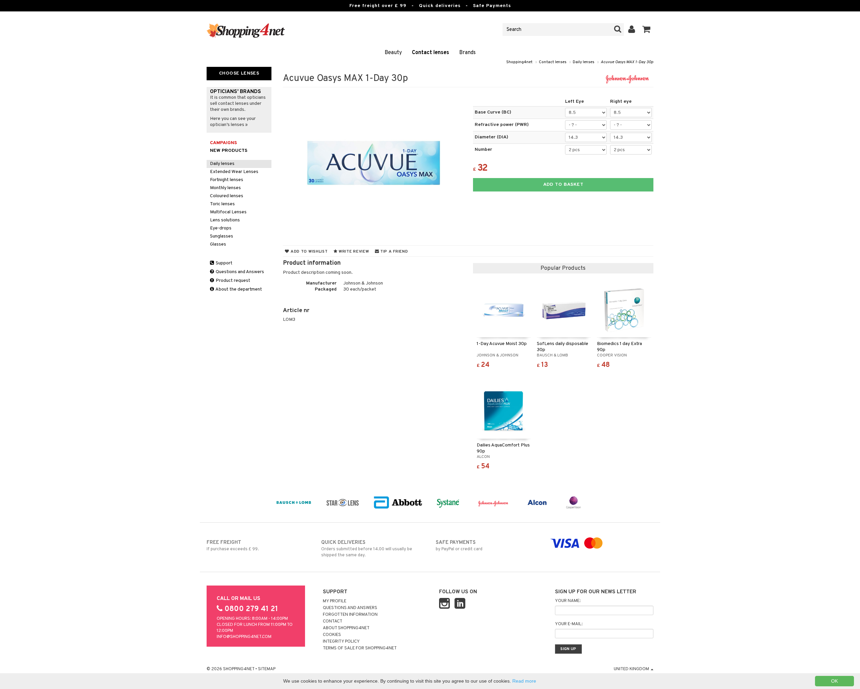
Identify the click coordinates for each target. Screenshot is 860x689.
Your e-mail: (569, 624)
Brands (467, 52)
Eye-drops (220, 228)
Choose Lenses (239, 73)
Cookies (332, 635)
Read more (524, 681)
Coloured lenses (226, 196)
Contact (332, 621)
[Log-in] (632, 29)
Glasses (218, 244)
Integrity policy (341, 641)
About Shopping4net (346, 628)
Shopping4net (519, 62)
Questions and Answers (239, 272)
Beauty (393, 52)
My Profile (334, 601)
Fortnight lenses (226, 180)
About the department (238, 289)
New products (228, 151)
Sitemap (266, 669)
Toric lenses (222, 204)
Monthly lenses (225, 188)
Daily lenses (583, 62)
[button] (646, 29)
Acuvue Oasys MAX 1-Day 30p (627, 62)
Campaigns (223, 143)
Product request (232, 281)
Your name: (567, 601)
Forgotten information (350, 614)
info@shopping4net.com (244, 637)
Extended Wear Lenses (234, 172)
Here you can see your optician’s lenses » (233, 122)
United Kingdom (632, 669)
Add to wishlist (308, 251)
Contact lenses (430, 52)
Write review (353, 251)
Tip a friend (393, 251)
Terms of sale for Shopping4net (360, 648)
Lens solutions (225, 220)
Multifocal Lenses (228, 212)
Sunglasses (221, 236)
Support (223, 263)
